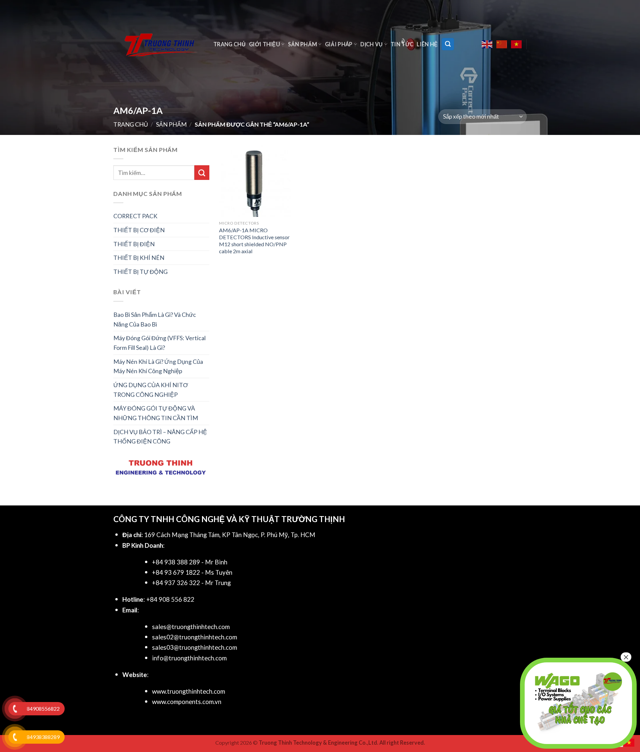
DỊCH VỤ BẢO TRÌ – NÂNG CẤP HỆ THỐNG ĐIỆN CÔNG (160, 436)
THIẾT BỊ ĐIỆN (134, 244)
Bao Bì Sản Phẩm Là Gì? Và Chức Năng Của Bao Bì (154, 319)
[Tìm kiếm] (448, 44)
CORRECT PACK (135, 216)
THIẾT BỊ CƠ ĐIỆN (139, 230)
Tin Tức (402, 44)
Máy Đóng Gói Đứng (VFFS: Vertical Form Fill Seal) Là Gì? (159, 342)
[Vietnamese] (516, 44)
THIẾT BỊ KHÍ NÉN (138, 257)
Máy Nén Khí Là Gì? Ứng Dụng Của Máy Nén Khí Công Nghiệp (158, 366)
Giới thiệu (264, 44)
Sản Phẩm (302, 44)
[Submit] (201, 172)
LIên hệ (427, 44)
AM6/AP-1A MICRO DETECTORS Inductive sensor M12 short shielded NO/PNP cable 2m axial (254, 240)
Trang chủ (229, 44)
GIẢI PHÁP (339, 44)
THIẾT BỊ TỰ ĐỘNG (140, 271)
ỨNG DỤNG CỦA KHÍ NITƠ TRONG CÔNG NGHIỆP (150, 389)
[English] (487, 44)
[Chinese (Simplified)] (502, 44)
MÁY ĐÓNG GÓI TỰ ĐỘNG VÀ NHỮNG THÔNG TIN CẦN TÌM (155, 412)
